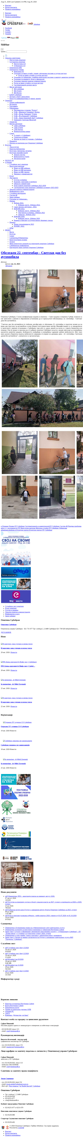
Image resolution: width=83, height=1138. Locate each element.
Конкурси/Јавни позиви (18, 240)
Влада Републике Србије (14, 1006)
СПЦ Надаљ (18, 129)
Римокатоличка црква (22, 131)
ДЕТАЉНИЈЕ (6, 632)
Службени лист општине (19, 164)
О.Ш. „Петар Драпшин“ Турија (25, 114)
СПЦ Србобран (19, 126)
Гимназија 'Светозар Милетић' (25, 120)
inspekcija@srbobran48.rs (15, 1047)
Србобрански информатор (19, 245)
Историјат (13, 104)
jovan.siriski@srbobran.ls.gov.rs (17, 1084)
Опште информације (17, 102)
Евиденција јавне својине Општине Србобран (27, 247)
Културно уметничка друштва (21, 151)
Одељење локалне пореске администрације (30, 81)
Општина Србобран (8, 624)
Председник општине (18, 60)
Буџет (12, 176)
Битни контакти (11, 7)
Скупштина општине (17, 62)
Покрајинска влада (12, 1007)
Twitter (7, 30)
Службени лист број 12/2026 (18, 953)
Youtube (8, 34)
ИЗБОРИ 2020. (19, 216)
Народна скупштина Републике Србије (19, 1004)
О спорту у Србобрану (22, 135)
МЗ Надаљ (18, 93)
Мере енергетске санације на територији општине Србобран (32, 244)
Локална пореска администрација (22, 189)
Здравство (13, 122)
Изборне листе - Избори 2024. (29, 205)
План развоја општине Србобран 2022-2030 (30, 185)
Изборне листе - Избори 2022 (29, 211)
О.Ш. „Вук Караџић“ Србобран (25, 116)
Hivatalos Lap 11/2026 (15, 965)
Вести (12, 232)
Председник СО (20, 64)
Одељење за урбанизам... (19, 199)
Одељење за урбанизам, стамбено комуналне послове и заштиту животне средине (44, 77)
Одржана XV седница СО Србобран (15, 726)
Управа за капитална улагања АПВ (18, 1009)
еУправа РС (9, 1011)
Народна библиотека (17, 149)
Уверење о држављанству (23, 174)
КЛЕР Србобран (16, 95)
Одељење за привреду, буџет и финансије (29, 79)
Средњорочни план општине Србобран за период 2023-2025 (36, 187)
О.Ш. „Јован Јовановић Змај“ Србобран (28, 118)
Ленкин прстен (19, 155)
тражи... (4, 51)
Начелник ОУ (19, 71)
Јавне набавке (15, 197)
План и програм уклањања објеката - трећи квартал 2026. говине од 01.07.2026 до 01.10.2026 (42, 915)
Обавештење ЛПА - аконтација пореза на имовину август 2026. (31, 896)
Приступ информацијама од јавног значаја (25, 98)
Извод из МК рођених (22, 168)
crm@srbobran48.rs (13, 1031)
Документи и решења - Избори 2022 (31, 213)
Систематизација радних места (25, 85)
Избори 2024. (19, 203)
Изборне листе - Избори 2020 (29, 218)
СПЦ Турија (18, 127)
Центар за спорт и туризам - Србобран (28, 139)
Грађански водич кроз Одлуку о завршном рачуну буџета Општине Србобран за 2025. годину (42, 910)
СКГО (7, 1013)
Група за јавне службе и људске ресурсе (32, 75)
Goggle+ (8, 32)
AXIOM (21, 1128)
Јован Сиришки (7, 1078)
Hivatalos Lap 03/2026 (15, 959)
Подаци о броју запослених (20, 97)
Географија (14, 106)
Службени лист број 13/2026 (18, 948)
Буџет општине (11, 608)
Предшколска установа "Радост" (26, 110)
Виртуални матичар (17, 166)
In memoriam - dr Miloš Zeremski (13, 684)
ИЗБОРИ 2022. (19, 209)
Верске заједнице (16, 124)
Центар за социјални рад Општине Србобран (26, 143)
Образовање (14, 108)
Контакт (8, 5)
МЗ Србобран (19, 89)
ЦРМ (11, 228)
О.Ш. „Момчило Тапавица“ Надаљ (27, 112)
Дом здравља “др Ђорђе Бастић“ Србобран (24, 1086)
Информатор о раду (17, 191)
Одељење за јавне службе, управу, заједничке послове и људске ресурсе (40, 73)
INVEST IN (9, 160)
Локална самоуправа (12, 58)
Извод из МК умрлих (22, 172)
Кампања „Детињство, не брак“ (17, 1015)
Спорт (12, 133)
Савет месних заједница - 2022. (25, 207)
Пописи (12, 222)
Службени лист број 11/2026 (18, 971)
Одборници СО (19, 66)
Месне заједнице (16, 87)
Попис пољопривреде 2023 (24, 224)
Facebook (8, 28)
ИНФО (7, 230)
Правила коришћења (12, 9)
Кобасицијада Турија (21, 156)
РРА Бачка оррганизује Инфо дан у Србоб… (18, 666)
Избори (12, 201)
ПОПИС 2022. (19, 226)
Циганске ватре (19, 158)
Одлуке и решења (20, 180)
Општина (8, 100)
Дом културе (14, 147)
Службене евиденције (18, 193)
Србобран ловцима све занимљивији (15, 745)
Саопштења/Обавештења (19, 238)
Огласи (12, 242)
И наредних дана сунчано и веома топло (16, 648)
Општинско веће (16, 68)
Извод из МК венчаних (22, 170)
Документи (14, 178)
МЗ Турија (18, 91)
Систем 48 (13, 195)
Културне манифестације (19, 153)
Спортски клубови (21, 137)
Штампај (9, 266)
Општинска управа (17, 69)
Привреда (13, 141)
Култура (8, 145)
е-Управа (8, 162)
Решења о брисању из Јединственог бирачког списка (33, 220)
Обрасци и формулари (22, 184)
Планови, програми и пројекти (25, 182)
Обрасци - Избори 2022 (26, 215)
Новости (14, 652)
